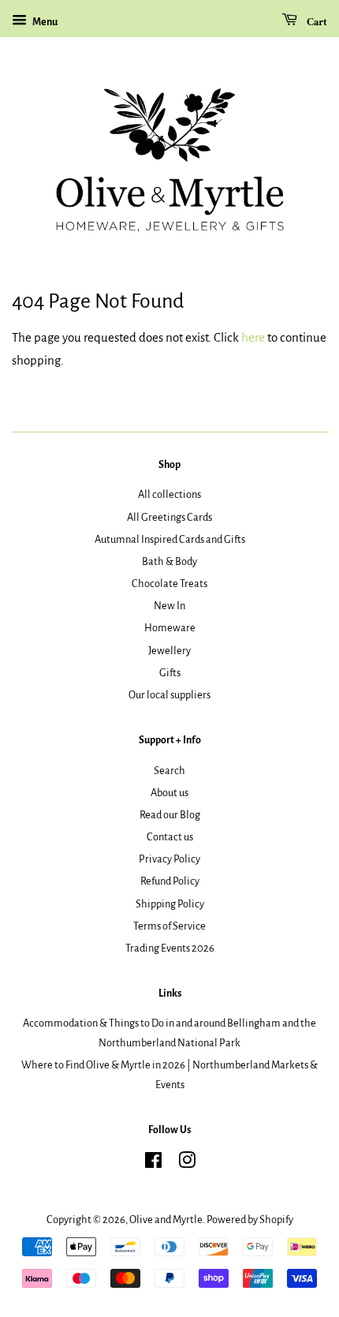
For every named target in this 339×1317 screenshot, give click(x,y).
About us (169, 793)
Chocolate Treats (169, 583)
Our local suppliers (169, 695)
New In (169, 606)
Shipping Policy (170, 904)
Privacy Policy (169, 859)
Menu (44, 22)
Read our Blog (170, 815)
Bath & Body (169, 561)
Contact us (170, 837)
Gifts (170, 673)
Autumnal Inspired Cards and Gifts (170, 539)
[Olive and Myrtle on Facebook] (153, 1163)
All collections (169, 494)
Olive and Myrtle (166, 1219)
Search (169, 770)
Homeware (170, 628)
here (253, 337)
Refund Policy (169, 881)
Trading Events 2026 (169, 948)
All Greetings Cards (169, 517)
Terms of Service (169, 926)
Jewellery (169, 651)
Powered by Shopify (250, 1219)
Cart (315, 22)
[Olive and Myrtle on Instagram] (187, 1163)
